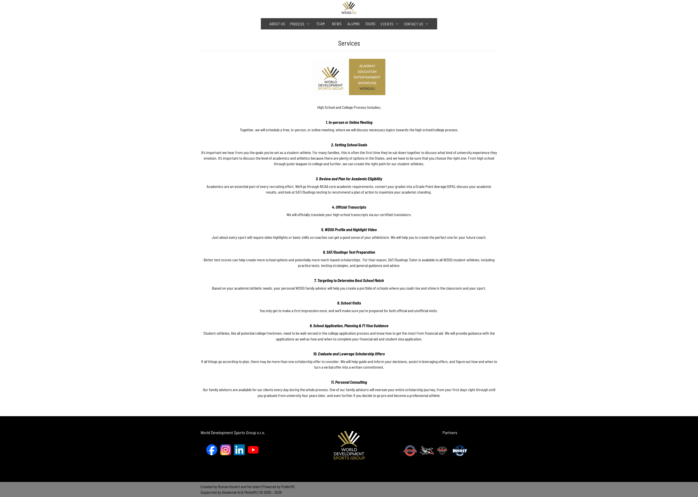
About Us (277, 23)
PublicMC (288, 486)
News (337, 23)
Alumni (353, 23)
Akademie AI (231, 492)
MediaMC (251, 492)
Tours (370, 23)
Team (320, 23)
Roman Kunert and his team (239, 486)
